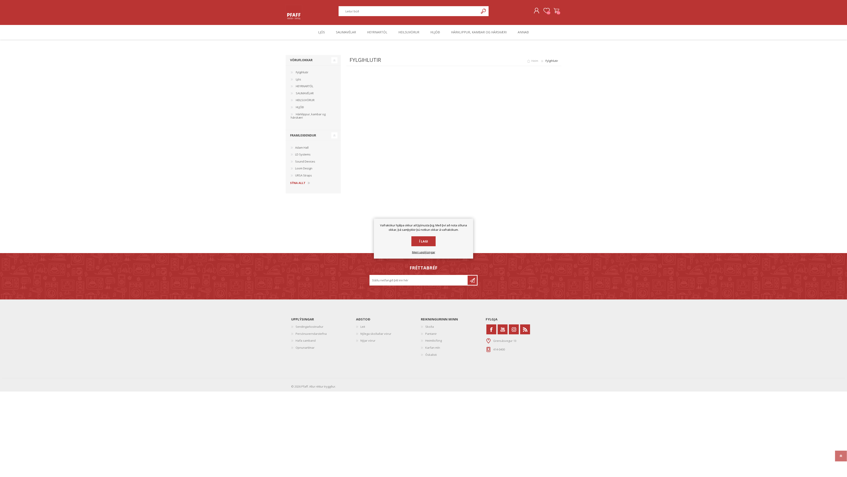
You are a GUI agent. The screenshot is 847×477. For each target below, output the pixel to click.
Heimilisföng (433, 341)
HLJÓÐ (299, 107)
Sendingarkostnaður (309, 327)
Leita (484, 11)
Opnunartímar (305, 348)
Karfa (556, 11)
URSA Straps (303, 175)
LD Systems (303, 154)
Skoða (429, 327)
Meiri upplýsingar (423, 252)
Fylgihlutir (301, 72)
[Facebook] (491, 329)
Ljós (298, 79)
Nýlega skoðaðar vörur (375, 334)
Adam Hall (302, 148)
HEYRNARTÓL (304, 86)
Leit (362, 327)
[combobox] (409, 11)
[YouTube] (503, 329)
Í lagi (423, 241)
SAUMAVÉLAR (304, 93)
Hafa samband (306, 341)
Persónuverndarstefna (311, 334)
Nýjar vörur (367, 341)
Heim (534, 61)
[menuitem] (323, 326)
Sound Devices (305, 161)
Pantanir (431, 334)
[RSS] (525, 329)
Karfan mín (432, 348)
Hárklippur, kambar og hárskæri (308, 116)
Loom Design (303, 168)
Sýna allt (297, 183)
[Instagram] (514, 329)
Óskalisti (431, 355)
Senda (472, 280)
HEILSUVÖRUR (305, 100)
